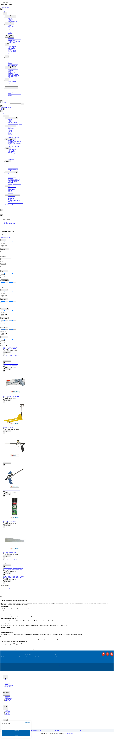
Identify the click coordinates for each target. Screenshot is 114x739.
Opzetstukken (10, 61)
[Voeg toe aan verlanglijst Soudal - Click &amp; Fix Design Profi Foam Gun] (4, 496)
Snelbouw (9, 52)
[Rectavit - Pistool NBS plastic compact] (10, 364)
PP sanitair (10, 63)
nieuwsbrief (61, 665)
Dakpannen (7, 683)
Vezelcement (10, 33)
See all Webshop (8, 204)
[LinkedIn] (112, 654)
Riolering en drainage (9, 685)
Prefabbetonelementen (12, 51)
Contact (40, 97)
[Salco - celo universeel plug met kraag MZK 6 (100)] (13, 568)
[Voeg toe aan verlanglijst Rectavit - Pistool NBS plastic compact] (4, 371)
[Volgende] (3, 594)
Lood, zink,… (10, 29)
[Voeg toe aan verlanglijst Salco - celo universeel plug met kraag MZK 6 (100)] (4, 575)
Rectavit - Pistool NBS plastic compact (10, 365)
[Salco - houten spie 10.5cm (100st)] (15, 551)
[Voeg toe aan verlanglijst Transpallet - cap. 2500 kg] (4, 433)
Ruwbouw (7, 43)
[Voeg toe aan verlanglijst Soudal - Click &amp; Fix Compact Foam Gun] (4, 402)
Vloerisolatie (10, 85)
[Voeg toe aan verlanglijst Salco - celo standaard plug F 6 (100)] (4, 567)
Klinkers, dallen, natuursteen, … (14, 74)
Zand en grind (10, 77)
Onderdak (9, 30)
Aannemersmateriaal (11, 89)
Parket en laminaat (11, 40)
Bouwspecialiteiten (11, 47)
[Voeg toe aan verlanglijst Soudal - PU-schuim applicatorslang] (4, 354)
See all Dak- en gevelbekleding (14, 137)
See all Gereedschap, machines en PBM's (15, 203)
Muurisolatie (10, 84)
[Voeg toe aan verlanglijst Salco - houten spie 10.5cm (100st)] (4, 558)
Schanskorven (8, 714)
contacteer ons (35, 658)
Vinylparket (7, 700)
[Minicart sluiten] (1, 215)
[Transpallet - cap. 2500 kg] (15, 426)
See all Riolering (11, 170)
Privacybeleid (27, 722)
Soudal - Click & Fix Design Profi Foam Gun (11, 490)
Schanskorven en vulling (12, 76)
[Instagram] (107, 654)
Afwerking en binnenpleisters (11, 15)
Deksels (9, 58)
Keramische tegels (11, 38)
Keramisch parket (8, 699)
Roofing (9, 31)
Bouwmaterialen (7, 97)
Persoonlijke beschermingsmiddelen (14, 94)
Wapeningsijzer (10, 53)
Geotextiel (9, 71)
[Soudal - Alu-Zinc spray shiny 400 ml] (15, 520)
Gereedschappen (11, 91)
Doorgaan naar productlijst (5, 237)
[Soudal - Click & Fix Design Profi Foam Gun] (15, 489)
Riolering (7, 161)
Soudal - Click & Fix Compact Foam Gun (11, 396)
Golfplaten (10, 28)
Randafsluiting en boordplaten (13, 75)
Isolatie (7, 78)
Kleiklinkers (7, 712)
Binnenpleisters (10, 19)
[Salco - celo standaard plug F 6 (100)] (10, 559)
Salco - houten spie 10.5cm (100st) (9, 552)
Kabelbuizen (10, 60)
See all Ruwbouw (11, 159)
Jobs (45, 97)
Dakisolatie (10, 82)
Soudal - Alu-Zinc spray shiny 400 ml (10, 521)
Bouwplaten (10, 20)
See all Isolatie (10, 193)
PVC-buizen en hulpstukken (13, 64)
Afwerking (10, 18)
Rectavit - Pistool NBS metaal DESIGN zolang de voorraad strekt (15, 356)
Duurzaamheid (57, 730)
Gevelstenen (10, 49)
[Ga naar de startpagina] (3, 102)
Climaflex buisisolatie (12, 81)
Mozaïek (6, 697)
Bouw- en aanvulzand (12, 46)
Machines (9, 93)
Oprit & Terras (26, 97)
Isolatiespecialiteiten (11, 83)
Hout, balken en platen (12, 50)
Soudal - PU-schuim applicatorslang (9, 348)
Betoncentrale (34, 97)
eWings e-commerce (69, 733)
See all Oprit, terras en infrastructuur (14, 184)
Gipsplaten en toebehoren (12, 21)
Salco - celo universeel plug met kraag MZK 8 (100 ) (13, 577)
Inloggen (2, 107)
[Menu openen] (1, 9)
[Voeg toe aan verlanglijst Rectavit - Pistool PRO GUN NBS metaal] (4, 465)
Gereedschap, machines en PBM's (12, 87)
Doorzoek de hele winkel (5, 104)
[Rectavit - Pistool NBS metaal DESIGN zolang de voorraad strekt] (15, 355)
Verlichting (10, 95)
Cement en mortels (11, 48)
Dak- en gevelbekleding (10, 22)
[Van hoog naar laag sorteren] (8, 345)
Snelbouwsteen (8, 679)
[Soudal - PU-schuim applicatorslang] (10, 347)
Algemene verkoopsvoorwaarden (34, 730)
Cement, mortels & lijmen (10, 681)
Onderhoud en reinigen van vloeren (14, 39)
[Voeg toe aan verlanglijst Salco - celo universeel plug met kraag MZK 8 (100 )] (4, 583)
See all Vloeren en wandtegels (13, 146)
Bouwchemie (10, 90)
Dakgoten (9, 25)
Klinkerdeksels (10, 73)
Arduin (9, 54)
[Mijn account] (1, 106)
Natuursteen (7, 696)
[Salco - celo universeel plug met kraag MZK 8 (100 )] (13, 576)
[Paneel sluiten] (1, 111)
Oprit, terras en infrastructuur (11, 66)
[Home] (3, 114)
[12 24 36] (1, 596)
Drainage (9, 59)
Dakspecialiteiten (11, 26)
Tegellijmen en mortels (12, 42)
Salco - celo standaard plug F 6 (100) (10, 560)
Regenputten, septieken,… (13, 65)
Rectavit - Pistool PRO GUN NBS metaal (11, 458)
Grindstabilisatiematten (12, 72)
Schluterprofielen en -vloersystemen (14, 41)
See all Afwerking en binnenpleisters (15, 124)
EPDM (9, 27)
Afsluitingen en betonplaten (13, 69)
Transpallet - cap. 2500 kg (8, 427)
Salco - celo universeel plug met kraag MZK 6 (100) (12, 569)
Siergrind (7, 713)
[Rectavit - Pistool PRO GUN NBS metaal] (15, 457)
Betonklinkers (7, 711)
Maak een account (7, 107)
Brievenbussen (10, 70)
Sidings (9, 34)
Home (4, 11)
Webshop (5, 116)
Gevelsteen (7, 680)
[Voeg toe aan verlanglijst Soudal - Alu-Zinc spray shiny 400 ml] (4, 527)
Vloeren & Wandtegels (16, 97)
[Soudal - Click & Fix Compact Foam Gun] (15, 395)
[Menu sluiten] (1, 101)
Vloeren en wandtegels (9, 35)
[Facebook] (103, 654)
